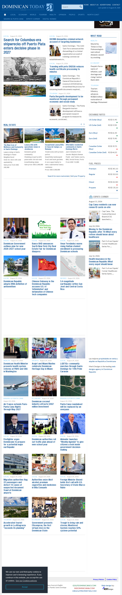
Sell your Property (78, 176)
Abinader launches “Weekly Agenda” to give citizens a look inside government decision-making (72, 444)
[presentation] (81, 124)
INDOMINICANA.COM (84, 588)
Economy (23, 14)
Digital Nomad (49, 19)
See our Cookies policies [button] (26, 581)
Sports (81, 14)
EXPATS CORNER (100, 197)
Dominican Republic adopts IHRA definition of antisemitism (15, 284)
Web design (106, 585)
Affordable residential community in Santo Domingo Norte (53, 147)
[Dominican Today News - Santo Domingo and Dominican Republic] (28, 7)
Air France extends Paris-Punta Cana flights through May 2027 (16, 407)
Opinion (62, 14)
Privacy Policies (98, 579)
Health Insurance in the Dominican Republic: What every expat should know (101, 261)
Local (13, 14)
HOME (86, 5)
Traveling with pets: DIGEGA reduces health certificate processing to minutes (67, 69)
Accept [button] (25, 587)
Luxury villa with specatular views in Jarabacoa (11, 147)
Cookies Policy (112, 579)
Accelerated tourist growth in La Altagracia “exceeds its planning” (15, 525)
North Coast (93, 14)
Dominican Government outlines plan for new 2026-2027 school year (15, 246)
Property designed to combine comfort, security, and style (74, 147)
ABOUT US (94, 5)
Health (52, 14)
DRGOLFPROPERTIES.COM (84, 591)
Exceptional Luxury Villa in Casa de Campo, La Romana (33, 147)
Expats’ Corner (33, 19)
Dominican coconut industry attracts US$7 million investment (43, 404)
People (72, 14)
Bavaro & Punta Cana (13, 19)
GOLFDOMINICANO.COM (84, 585)
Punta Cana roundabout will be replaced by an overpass (71, 407)
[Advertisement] (45, 22)
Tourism (43, 14)
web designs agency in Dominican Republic (102, 369)
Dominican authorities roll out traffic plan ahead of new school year (44, 442)
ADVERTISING (105, 5)
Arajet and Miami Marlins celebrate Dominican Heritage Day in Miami (43, 366)
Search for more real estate (58, 176)
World (33, 14)
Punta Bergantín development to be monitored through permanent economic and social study (66, 99)
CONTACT (116, 5)
